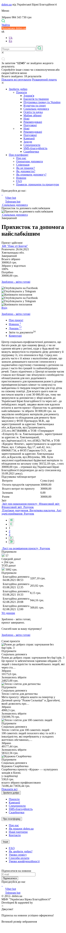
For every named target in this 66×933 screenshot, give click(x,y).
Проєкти (21, 92)
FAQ (19, 181)
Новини (21, 177)
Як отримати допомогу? (31, 174)
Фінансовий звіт (49, 503)
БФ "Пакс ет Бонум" (14, 246)
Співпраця (22, 164)
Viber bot (10, 197)
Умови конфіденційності (24, 861)
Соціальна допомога (36, 108)
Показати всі (9, 789)
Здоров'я (28, 95)
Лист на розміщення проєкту (20, 548)
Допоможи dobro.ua (13, 28)
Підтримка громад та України (41, 102)
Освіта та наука (33, 112)
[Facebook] (1, 885)
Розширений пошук (44, 79)
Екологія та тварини (36, 98)
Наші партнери (18, 831)
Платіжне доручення (15, 510)
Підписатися (10, 878)
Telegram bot (12, 201)
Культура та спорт (34, 105)
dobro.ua (6, 4)
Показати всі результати (16, 79)
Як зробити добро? (20, 851)
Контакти (15, 835)
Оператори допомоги (29, 161)
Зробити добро (18, 89)
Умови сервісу (18, 854)
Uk (10, 37)
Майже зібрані (32, 115)
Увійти (5, 24)
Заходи (27, 141)
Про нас (21, 158)
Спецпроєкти (31, 145)
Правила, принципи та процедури (37, 184)
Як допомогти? (25, 171)
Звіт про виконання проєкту (19, 503)
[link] (33, 288)
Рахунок (28, 507)
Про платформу (18, 154)
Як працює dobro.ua (21, 828)
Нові (26, 118)
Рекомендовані (32, 121)
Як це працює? (25, 168)
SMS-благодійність (35, 148)
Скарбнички (31, 151)
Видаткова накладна (42, 510)
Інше (5, 841)
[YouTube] (2, 885)
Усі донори (8, 613)
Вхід (4, 307)
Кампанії (29, 138)
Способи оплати (19, 858)
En (10, 41)
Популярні (30, 125)
